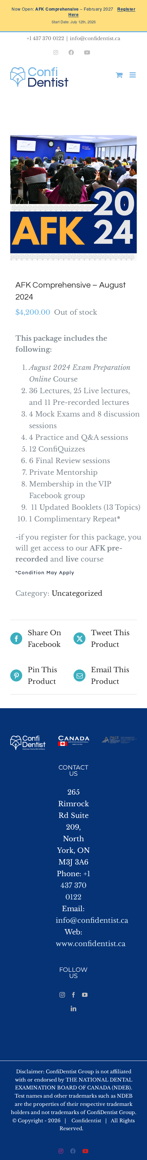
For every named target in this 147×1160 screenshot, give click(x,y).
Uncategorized (77, 593)
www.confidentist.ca (90, 944)
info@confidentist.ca (95, 38)
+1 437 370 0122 (75, 885)
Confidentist (86, 1120)
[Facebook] (73, 995)
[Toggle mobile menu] (133, 74)
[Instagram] (62, 995)
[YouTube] (85, 995)
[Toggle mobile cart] (119, 74)
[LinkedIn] (73, 1008)
